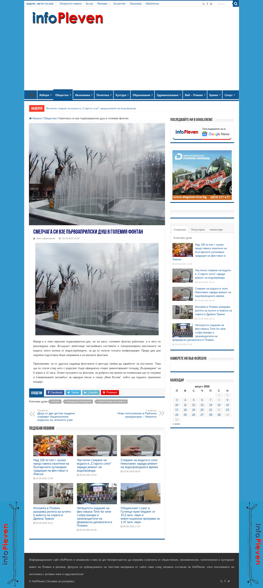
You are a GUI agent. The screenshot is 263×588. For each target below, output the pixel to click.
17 (176, 409)
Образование (141, 95)
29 (219, 414)
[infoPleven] (66, 17)
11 (185, 405)
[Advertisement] (131, 55)
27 (202, 414)
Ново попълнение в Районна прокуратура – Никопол (137, 413)
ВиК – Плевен (194, 95)
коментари (216, 229)
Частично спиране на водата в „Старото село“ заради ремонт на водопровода (91, 108)
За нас (89, 3)
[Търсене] (236, 4)
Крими (213, 95)
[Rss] (203, 3)
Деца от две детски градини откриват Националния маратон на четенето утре (56, 415)
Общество (62, 95)
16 (227, 405)
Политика (103, 95)
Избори (44, 95)
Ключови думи (183, 237)
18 (185, 409)
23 (227, 409)
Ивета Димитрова (46, 238)
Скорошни (180, 229)
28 (210, 414)
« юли (176, 423)
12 (193, 405)
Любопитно (152, 3)
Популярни (198, 229)
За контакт (119, 3)
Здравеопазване (167, 95)
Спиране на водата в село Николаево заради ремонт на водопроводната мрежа (139, 463)
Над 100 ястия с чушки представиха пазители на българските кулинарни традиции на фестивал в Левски (51, 467)
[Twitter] (211, 3)
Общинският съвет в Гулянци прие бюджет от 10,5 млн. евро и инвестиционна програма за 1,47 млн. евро (140, 515)
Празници (136, 3)
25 (185, 414)
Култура (121, 95)
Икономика (82, 95)
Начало (31, 94)
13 (202, 405)
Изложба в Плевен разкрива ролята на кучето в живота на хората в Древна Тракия (52, 513)
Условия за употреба (60, 581)
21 (210, 409)
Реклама (102, 3)
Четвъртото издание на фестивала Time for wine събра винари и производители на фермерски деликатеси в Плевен (94, 516)
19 (193, 409)
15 (219, 405)
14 (210, 405)
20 (202, 409)
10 (176, 405)
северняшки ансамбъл (111, 401)
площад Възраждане (78, 401)
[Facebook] (207, 3)
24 (176, 414)
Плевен (55, 401)
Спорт (229, 95)
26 (193, 414)
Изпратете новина (71, 3)
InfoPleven (38, 581)
